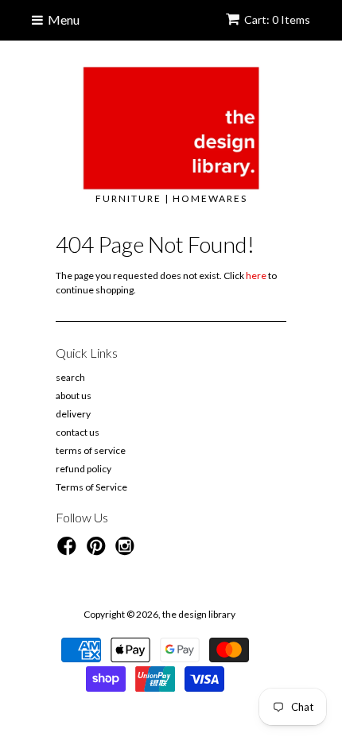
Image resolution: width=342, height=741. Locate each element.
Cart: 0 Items (277, 19)
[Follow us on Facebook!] (69, 551)
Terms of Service (91, 487)
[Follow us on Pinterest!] (99, 551)
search (70, 377)
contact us (77, 432)
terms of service (91, 450)
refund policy (83, 469)
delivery (73, 414)
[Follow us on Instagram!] (127, 551)
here (256, 275)
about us (73, 396)
